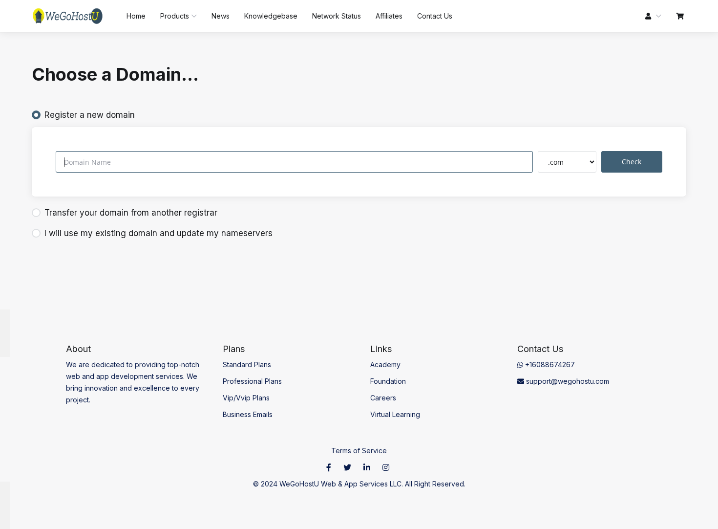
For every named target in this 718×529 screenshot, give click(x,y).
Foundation (388, 381)
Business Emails (248, 414)
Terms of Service (359, 450)
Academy (385, 364)
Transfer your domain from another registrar (130, 212)
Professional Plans (252, 381)
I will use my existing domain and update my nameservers (158, 233)
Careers (383, 398)
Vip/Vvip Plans (246, 398)
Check (631, 161)
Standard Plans (247, 364)
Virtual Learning (395, 414)
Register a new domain (89, 114)
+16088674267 (549, 364)
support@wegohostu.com (566, 381)
